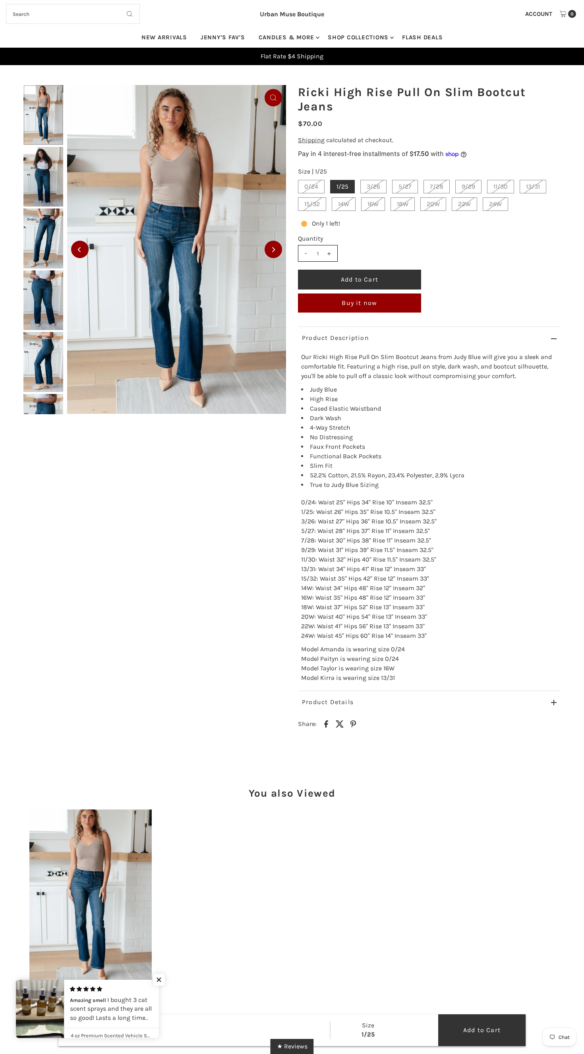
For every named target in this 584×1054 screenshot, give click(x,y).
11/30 (500, 186)
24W (495, 204)
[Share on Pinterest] (353, 724)
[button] (159, 980)
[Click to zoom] (273, 97)
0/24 (311, 186)
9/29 (468, 186)
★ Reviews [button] (292, 1046)
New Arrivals (164, 37)
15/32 (312, 204)
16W (373, 204)
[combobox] (73, 14)
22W (464, 204)
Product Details (328, 702)
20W (433, 204)
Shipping (311, 140)
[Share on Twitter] (340, 724)
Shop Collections (358, 37)
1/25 (342, 186)
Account (538, 13)
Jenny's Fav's (223, 37)
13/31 (533, 186)
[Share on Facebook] (326, 724)
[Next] (273, 249)
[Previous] (80, 249)
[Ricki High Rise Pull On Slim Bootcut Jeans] (90, 895)
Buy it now (359, 303)
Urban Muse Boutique (292, 14)
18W (402, 204)
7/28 (436, 186)
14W (343, 204)
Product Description (335, 338)
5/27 (405, 186)
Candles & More (287, 37)
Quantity (310, 238)
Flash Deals (422, 37)
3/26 (373, 186)
